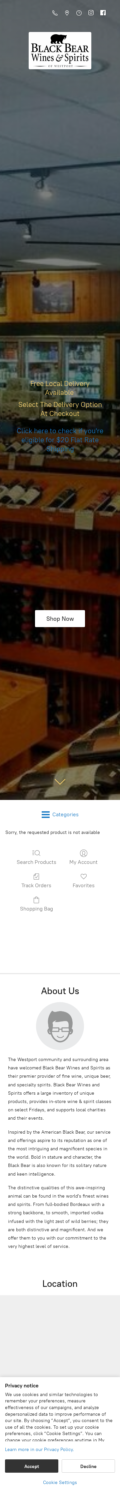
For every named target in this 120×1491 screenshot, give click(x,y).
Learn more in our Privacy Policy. (39, 1449)
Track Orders (36, 885)
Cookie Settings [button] (60, 1482)
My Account (83, 862)
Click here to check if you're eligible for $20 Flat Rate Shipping (60, 440)
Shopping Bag (36, 909)
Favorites (84, 885)
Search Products (36, 862)
